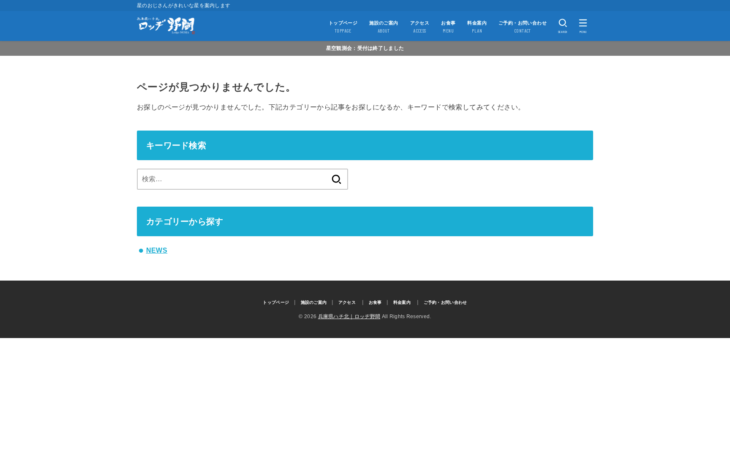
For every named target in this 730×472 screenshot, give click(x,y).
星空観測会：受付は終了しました (365, 48)
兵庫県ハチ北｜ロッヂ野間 (349, 316)
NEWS (157, 250)
